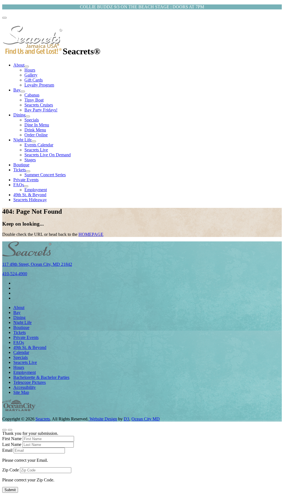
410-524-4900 (14, 273)
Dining (19, 115)
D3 (126, 419)
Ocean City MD (145, 419)
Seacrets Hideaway (30, 199)
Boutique (21, 164)
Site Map (21, 392)
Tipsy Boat (34, 100)
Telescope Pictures (29, 382)
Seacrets (43, 419)
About (18, 65)
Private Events (26, 179)
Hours (29, 70)
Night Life (22, 139)
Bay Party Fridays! (40, 110)
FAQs (18, 184)
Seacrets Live (36, 149)
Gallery (30, 75)
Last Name (11, 444)
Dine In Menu (36, 125)
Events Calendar (38, 144)
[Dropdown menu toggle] (26, 66)
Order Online (36, 134)
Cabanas (31, 95)
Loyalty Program (39, 85)
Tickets (19, 169)
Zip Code (10, 470)
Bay (17, 90)
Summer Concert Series (45, 174)
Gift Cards (33, 80)
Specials (31, 120)
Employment (35, 189)
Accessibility (24, 387)
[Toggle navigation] (4, 18)
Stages (30, 159)
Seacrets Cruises (38, 105)
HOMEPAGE (90, 234)
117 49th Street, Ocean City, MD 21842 (37, 264)
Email (7, 450)
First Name (12, 438)
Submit (10, 490)
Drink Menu (35, 129)
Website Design (102, 419)
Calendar (21, 352)
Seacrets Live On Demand (47, 154)
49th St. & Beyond (29, 194)
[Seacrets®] (32, 51)
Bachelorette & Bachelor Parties (41, 377)
